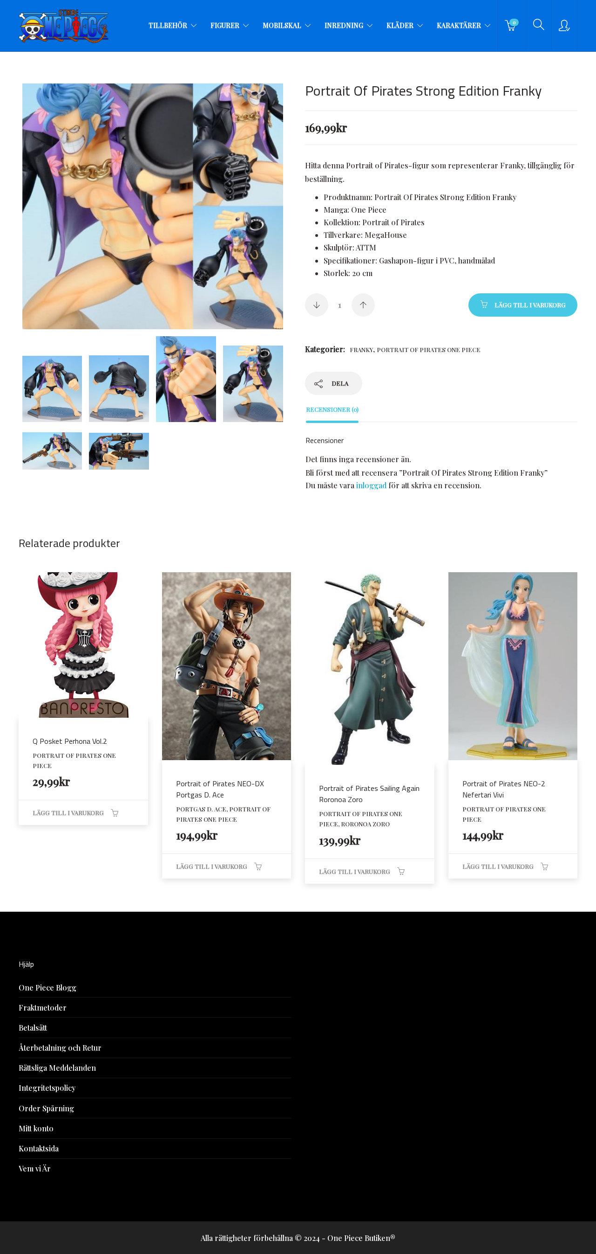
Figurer (224, 25)
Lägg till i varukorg (530, 305)
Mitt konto (36, 1128)
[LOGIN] (564, 25)
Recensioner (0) (332, 409)
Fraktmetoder (43, 1007)
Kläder (399, 25)
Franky (361, 349)
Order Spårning (46, 1108)
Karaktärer (459, 25)
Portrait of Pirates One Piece (429, 349)
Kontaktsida (39, 1148)
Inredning (344, 25)
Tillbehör (168, 25)
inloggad (371, 485)
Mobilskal (282, 25)
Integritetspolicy (47, 1088)
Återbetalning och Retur (60, 1048)
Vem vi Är (35, 1168)
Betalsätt (33, 1027)
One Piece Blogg (47, 987)
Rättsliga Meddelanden (57, 1068)
